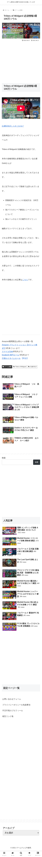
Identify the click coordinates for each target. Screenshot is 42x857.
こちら (25, 280)
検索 (36, 462)
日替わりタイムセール (11, 358)
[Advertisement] (21, 60)
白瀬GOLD (33, 367)
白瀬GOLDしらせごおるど (13, 126)
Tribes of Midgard (20, 367)
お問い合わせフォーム (11, 699)
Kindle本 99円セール (10, 355)
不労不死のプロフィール (12, 711)
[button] (37, 452)
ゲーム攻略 (7, 367)
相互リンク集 (8, 716)
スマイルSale (7, 351)
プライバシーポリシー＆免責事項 (16, 705)
